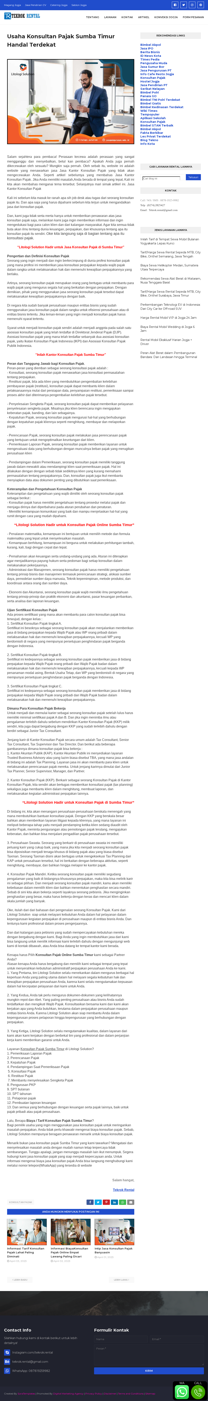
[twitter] (183, 5)
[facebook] (175, 5)
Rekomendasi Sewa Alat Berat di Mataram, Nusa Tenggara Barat (170, 281)
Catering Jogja (58, 5)
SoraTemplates (26, 1393)
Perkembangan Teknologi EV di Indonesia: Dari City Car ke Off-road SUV (170, 307)
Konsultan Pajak (20, 1202)
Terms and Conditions (130, 1393)
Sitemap (150, 1393)
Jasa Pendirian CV (35, 5)
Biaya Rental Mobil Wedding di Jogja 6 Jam (167, 329)
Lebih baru (20, 1279)
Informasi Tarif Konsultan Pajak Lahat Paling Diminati (25, 1252)
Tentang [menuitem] (92, 17)
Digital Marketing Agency (68, 1393)
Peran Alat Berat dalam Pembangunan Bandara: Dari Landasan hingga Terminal (168, 355)
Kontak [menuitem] (127, 17)
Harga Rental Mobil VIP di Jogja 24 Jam (168, 318)
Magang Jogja (12, 5)
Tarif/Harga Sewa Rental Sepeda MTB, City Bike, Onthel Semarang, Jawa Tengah (170, 254)
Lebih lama (121, 1279)
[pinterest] (200, 5)
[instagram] (192, 5)
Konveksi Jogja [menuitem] (166, 17)
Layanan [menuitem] (110, 17)
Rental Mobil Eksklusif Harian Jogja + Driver (166, 342)
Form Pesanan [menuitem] (193, 17)
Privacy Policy (93, 1393)
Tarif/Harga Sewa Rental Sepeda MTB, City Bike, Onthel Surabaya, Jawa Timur (170, 294)
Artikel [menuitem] (143, 17)
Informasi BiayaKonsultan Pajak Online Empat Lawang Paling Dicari (69, 1252)
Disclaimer (110, 1393)
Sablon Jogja (79, 5)
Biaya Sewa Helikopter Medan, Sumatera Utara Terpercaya (169, 267)
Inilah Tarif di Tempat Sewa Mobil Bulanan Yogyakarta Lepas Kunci (169, 241)
